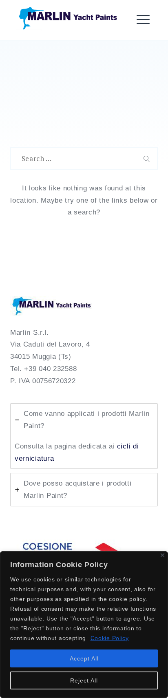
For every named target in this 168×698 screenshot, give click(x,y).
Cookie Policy (110, 638)
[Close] (162, 555)
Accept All (84, 658)
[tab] (84, 436)
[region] (84, 624)
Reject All (84, 680)
